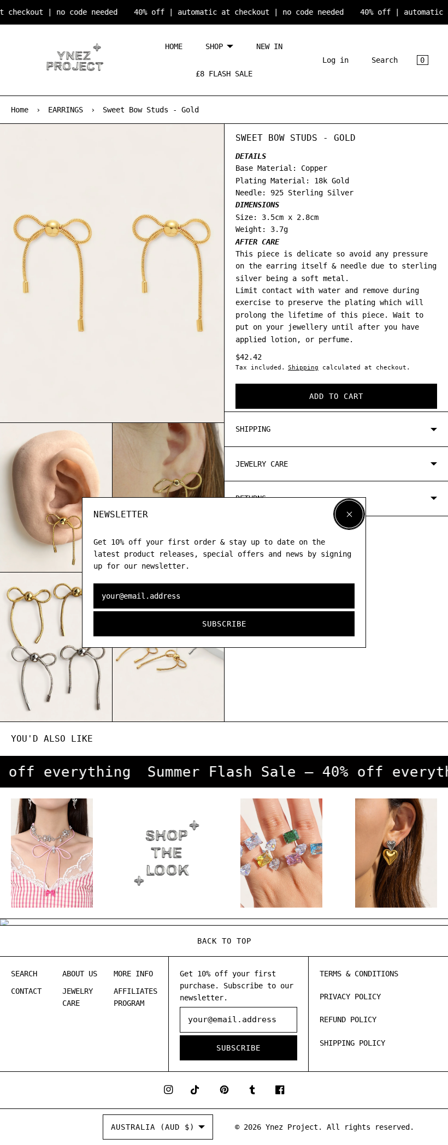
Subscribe (224, 623)
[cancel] (349, 514)
